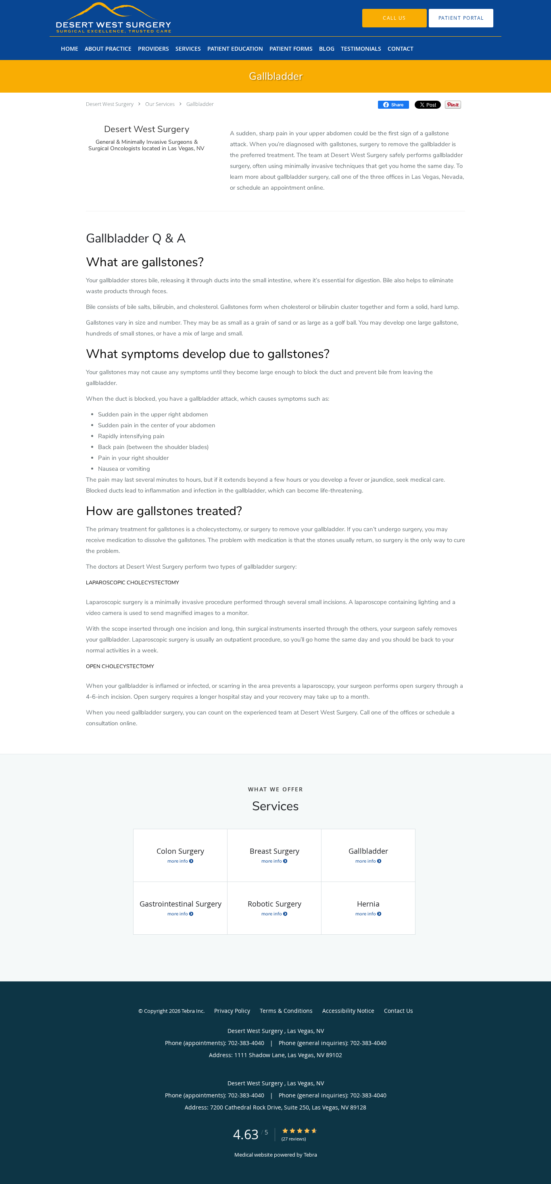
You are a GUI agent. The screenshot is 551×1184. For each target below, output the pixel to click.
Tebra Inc (192, 1010)
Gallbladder (200, 104)
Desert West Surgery (110, 104)
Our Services (160, 104)
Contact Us (398, 1010)
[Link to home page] (101, 18)
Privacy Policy (232, 1010)
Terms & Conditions (286, 1010)
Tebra (310, 1154)
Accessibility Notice (348, 1010)
